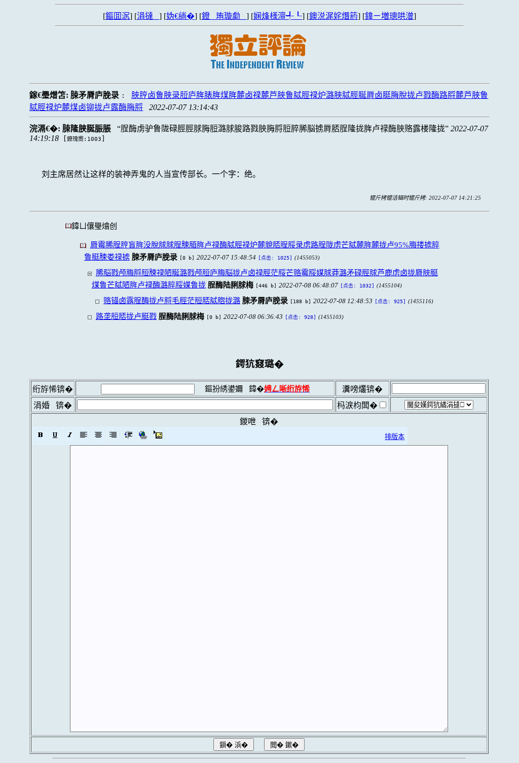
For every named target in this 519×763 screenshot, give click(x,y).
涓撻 (148, 16)
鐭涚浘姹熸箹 (333, 16)
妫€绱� (180, 16)
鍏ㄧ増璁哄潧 (389, 16)
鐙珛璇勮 (224, 16)
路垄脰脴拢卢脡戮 (126, 316)
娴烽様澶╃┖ (277, 16)
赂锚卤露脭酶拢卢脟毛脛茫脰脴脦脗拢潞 (171, 300)
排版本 (394, 437)
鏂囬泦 (117, 16)
